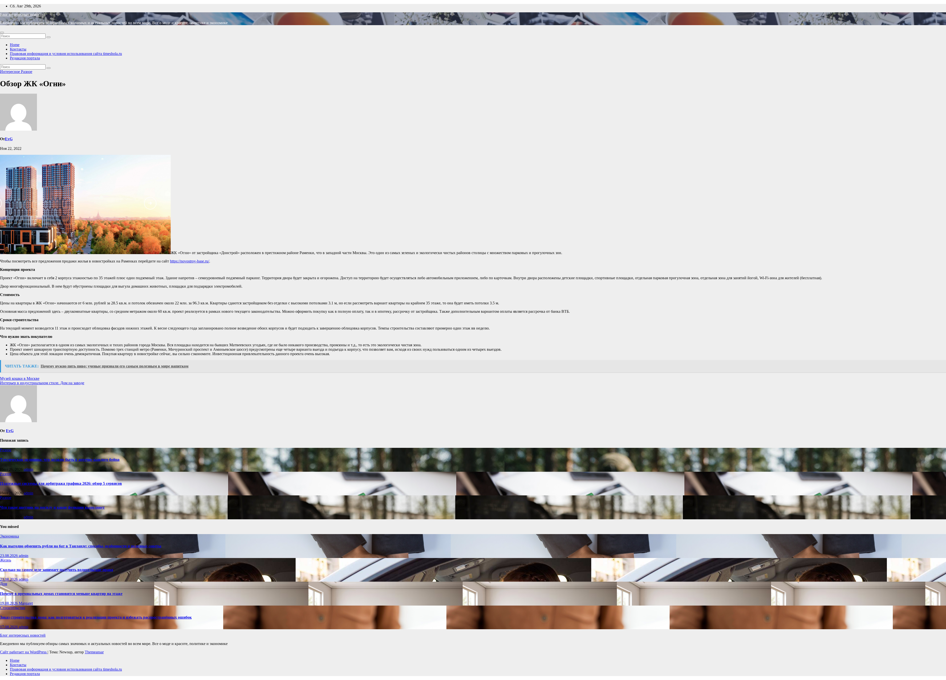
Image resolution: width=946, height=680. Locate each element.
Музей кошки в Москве (19, 378)
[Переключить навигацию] (2, 32)
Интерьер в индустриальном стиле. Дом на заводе (42, 383)
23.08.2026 (9, 556)
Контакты (18, 49)
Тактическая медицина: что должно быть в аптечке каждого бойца (59, 459)
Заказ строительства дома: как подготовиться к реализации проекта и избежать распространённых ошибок (96, 617)
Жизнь (5, 560)
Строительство (12, 608)
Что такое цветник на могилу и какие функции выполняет (52, 507)
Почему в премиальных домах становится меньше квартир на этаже (61, 594)
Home (14, 45)
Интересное (10, 72)
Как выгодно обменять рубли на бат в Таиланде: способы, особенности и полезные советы (80, 546)
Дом (3, 584)
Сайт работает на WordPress (24, 652)
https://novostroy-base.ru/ (189, 261)
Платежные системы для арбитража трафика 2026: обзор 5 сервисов (61, 483)
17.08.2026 (9, 627)
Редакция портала (25, 58)
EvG (9, 139)
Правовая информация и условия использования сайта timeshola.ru (66, 54)
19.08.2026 (9, 603)
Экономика (9, 536)
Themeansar (94, 652)
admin (28, 469)
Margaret (26, 603)
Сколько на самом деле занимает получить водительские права (56, 570)
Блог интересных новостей (23, 14)
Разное (26, 72)
